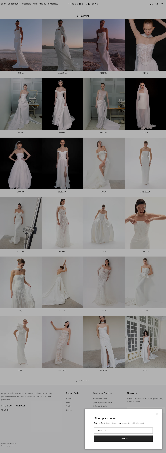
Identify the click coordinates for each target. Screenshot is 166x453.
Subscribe (123, 438)
